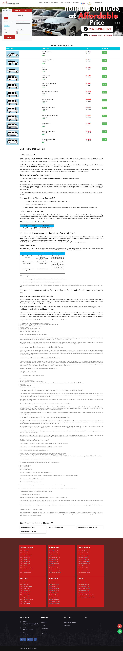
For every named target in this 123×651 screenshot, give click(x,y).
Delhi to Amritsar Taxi (83, 582)
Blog (61, 3)
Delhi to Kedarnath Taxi (84, 553)
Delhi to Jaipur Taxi (24, 582)
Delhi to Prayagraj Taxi (54, 590)
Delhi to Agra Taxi (53, 582)
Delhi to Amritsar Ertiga (84, 586)
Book (104, 52)
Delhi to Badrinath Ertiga (84, 565)
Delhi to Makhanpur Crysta (28, 527)
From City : (6, 15)
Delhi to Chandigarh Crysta (84, 592)
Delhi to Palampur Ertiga (25, 572)
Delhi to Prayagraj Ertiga (54, 603)
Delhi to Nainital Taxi (53, 559)
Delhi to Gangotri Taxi (83, 557)
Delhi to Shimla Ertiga (25, 563)
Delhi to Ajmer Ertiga (24, 597)
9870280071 (25, 629)
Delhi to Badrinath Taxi (84, 555)
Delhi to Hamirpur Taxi (25, 561)
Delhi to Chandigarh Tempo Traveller (87, 597)
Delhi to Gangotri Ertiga (84, 567)
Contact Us (67, 3)
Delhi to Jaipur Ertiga (24, 594)
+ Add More (6, 25)
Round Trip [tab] (17, 10)
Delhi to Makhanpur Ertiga (56, 527)
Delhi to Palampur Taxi (25, 559)
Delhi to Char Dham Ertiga (84, 561)
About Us (47, 3)
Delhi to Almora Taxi (53, 561)
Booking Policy (67, 625)
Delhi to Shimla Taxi (24, 550)
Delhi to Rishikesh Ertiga (54, 567)
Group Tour (54, 3)
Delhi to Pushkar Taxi (24, 588)
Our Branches (45, 628)
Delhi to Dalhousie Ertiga (25, 570)
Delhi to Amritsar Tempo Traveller (86, 594)
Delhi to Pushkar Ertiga (25, 601)
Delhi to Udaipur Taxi (24, 592)
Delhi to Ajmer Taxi (24, 584)
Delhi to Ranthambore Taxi (26, 586)
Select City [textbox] (20, 15)
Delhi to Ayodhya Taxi (54, 588)
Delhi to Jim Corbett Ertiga (55, 572)
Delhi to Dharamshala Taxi (26, 555)
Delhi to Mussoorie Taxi (54, 555)
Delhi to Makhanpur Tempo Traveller (88, 527)
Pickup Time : (20, 30)
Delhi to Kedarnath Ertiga (84, 563)
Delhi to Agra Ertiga (53, 594)
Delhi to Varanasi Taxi (54, 592)
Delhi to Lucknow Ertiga (54, 597)
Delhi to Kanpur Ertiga (54, 599)
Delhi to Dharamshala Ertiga (26, 567)
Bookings (76, 3)
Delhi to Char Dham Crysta (84, 572)
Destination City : (8, 22)
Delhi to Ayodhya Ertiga (54, 601)
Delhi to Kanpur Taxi (53, 586)
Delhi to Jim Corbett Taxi (54, 557)
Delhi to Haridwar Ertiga (54, 565)
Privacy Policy (45, 633)
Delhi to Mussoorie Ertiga (54, 570)
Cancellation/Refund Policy (70, 622)
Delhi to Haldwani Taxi (54, 563)
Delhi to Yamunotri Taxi (84, 559)
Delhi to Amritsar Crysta (84, 590)
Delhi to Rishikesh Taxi (54, 553)
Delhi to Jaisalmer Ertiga (25, 603)
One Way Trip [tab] (7, 10)
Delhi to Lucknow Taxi (54, 584)
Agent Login (98, 3)
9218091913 (32, 629)
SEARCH (9, 37)
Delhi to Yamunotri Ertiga (84, 570)
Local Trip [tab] (27, 10)
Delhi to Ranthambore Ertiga (26, 599)
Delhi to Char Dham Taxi (84, 550)
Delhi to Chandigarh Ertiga (84, 588)
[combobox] (23, 15)
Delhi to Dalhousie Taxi (25, 557)
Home (40, 3)
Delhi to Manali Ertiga (25, 565)
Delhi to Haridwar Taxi (54, 550)
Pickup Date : (7, 30)
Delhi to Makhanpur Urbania (28, 531)
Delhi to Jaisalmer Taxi (25, 590)
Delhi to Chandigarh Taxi (84, 584)
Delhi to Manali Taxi (24, 553)
